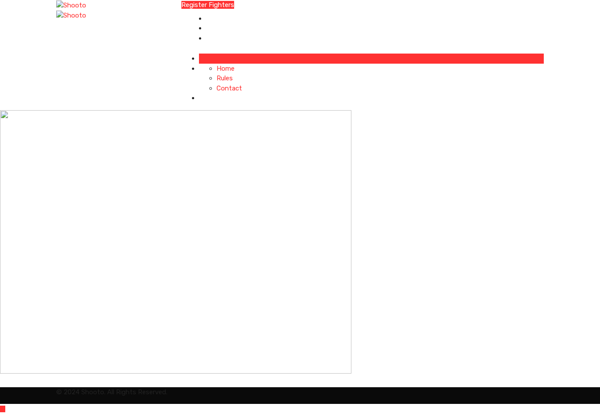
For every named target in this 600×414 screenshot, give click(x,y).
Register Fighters (207, 5)
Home (215, 18)
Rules (214, 28)
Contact (218, 38)
